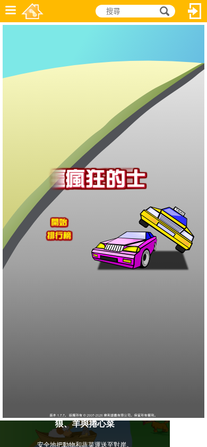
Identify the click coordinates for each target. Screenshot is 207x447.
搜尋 (163, 11)
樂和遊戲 (32, 11)
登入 (195, 11)
